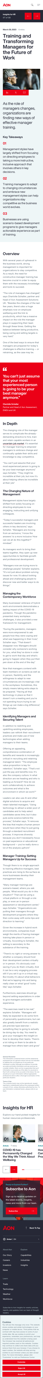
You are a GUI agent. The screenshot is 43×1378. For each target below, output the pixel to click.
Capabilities (26, 1255)
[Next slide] (14, 1169)
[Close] (40, 1318)
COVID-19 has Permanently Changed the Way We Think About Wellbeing (19, 1155)
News (5, 1270)
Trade (5, 1284)
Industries (25, 1260)
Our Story (7, 1255)
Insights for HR (9, 14)
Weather (6, 1294)
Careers (6, 1260)
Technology (8, 1289)
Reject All (21, 1368)
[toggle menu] (38, 4)
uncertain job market (13, 443)
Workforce (7, 1299)
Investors (7, 1265)
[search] (32, 5)
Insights (24, 1265)
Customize (21, 1362)
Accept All (21, 1374)
